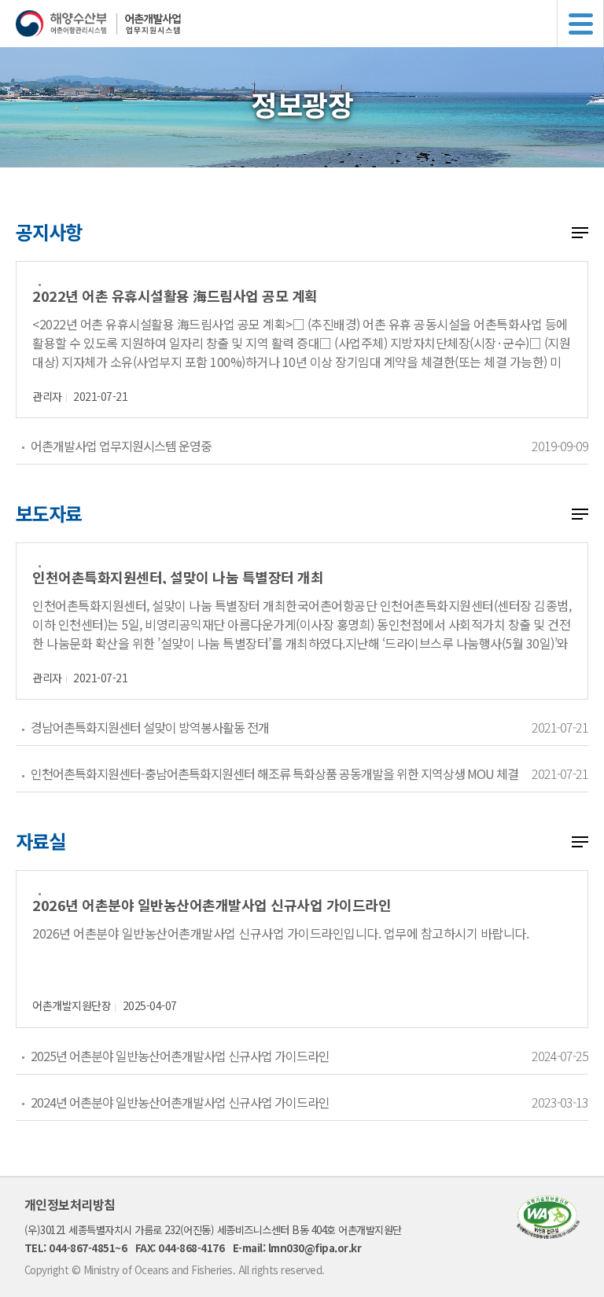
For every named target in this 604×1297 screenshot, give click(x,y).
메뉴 (580, 23)
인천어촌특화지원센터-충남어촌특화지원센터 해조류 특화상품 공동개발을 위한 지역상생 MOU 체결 (274, 773)
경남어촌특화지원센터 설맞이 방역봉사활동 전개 (150, 727)
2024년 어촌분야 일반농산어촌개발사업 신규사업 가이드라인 (180, 1102)
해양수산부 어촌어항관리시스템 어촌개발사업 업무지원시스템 (310, 23)
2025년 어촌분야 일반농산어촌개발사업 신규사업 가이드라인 (180, 1055)
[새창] (548, 1233)
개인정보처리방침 (70, 1204)
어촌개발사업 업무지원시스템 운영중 (121, 445)
